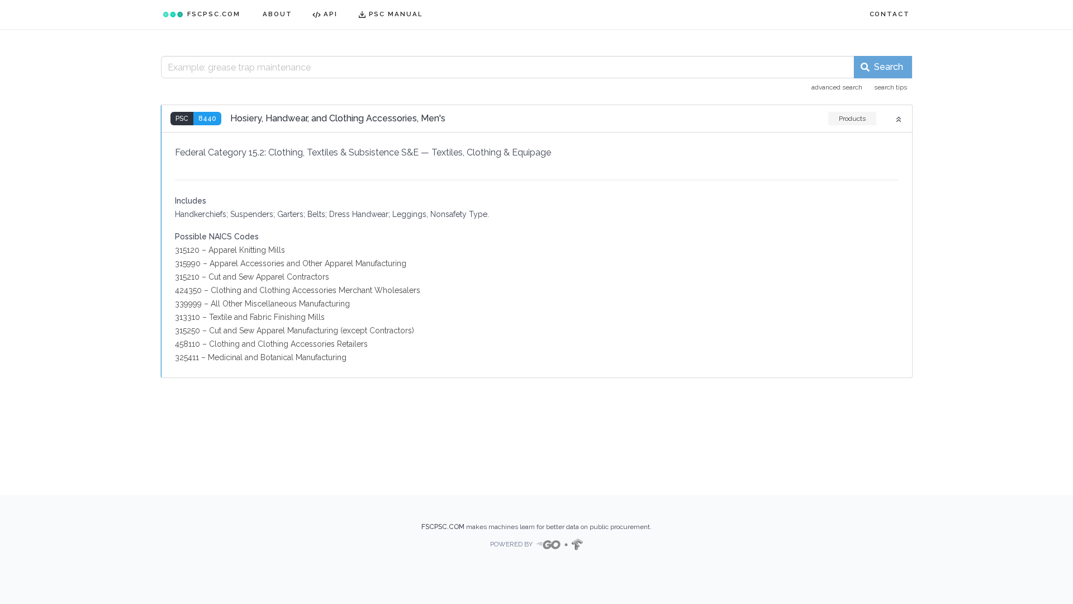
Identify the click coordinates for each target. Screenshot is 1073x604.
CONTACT (890, 14)
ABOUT (277, 14)
